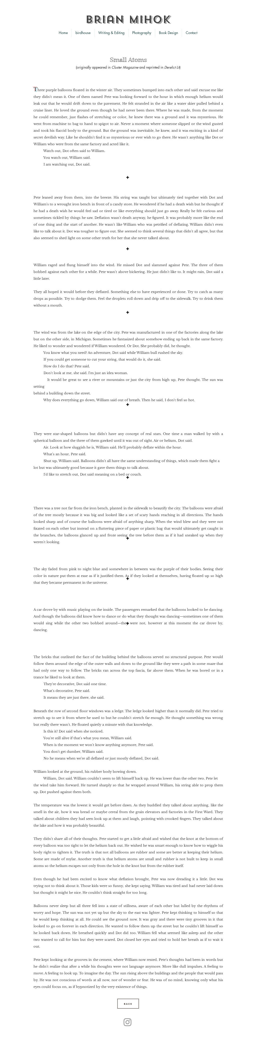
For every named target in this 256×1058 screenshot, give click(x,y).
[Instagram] (127, 1022)
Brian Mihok (128, 20)
